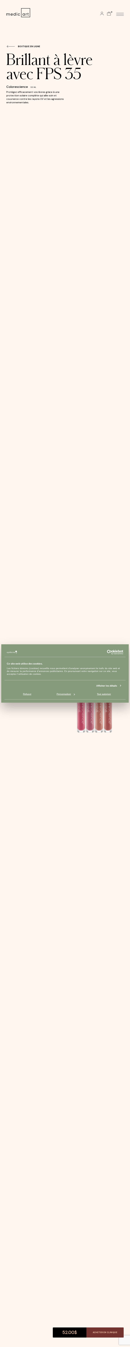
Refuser (27, 694)
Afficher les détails (106, 685)
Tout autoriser (104, 694)
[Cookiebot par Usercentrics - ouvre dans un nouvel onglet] (109, 652)
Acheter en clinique (105, 1332)
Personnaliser (64, 694)
